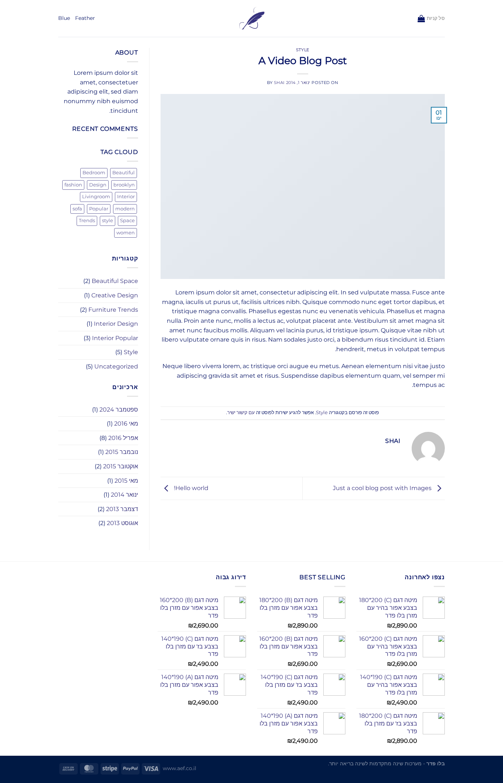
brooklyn (124, 185)
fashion (73, 185)
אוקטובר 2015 (120, 466)
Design (97, 185)
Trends (87, 220)
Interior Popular (115, 338)
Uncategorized (116, 366)
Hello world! (190, 488)
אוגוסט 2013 (122, 523)
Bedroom (93, 172)
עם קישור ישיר (241, 412)
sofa (77, 209)
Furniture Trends (113, 309)
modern (125, 209)
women (125, 232)
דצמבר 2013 (122, 509)
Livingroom (96, 196)
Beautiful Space (115, 280)
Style (302, 49)
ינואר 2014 (124, 494)
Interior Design (116, 323)
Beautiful (123, 172)
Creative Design (114, 295)
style (107, 220)
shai (279, 82)
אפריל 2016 (123, 437)
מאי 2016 (126, 423)
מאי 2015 (126, 480)
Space (127, 220)
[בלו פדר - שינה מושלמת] (251, 18)
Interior (126, 196)
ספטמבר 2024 (118, 409)
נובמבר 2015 (121, 451)
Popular (98, 209)
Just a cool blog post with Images (383, 488)
